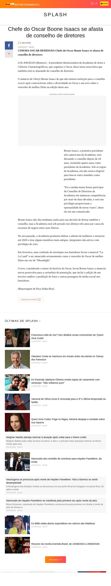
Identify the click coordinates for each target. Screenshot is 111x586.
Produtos (6, 12)
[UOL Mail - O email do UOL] (92, 3)
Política (49, 12)
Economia (71, 12)
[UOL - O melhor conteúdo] (10, 4)
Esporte (91, 12)
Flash (17, 12)
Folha (81, 12)
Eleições (26, 12)
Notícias (38, 12)
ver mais (53, 560)
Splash (101, 12)
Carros (59, 12)
